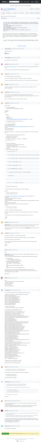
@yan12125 (7, 53)
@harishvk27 (7, 224)
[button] (31, 13)
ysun (6, 400)
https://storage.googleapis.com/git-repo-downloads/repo (18, 119)
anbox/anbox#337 (13, 66)
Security (14, 438)
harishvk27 (7, 73)
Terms (8, 438)
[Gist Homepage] (5, 1)
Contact (27, 438)
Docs (24, 438)
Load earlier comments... (22, 45)
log (5, 52)
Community (20, 438)
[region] (20, 31)
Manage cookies (31, 438)
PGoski (6, 366)
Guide (16, 419)
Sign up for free (5, 433)
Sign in (32, 1)
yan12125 (5, 9)
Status (17, 438)
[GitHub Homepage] (17, 441)
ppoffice (6, 84)
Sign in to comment (35, 433)
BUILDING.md (11, 9)
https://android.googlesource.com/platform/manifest (18, 126)
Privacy (11, 438)
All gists (21, 1)
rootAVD (8, 419)
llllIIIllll (6, 277)
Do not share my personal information (20, 439)
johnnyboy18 (7, 381)
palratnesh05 (7, 290)
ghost (6, 249)
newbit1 (6, 410)
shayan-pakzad (8, 48)
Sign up (36, 1)
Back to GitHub (26, 1)
